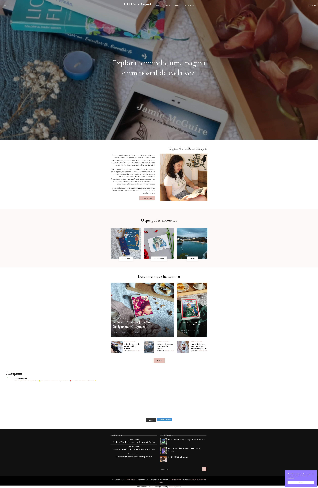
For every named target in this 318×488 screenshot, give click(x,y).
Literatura (126, 258)
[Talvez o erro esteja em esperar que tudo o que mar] (274, 396)
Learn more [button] (291, 478)
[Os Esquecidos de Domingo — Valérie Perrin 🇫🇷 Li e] (197, 395)
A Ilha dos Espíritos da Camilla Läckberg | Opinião (132, 346)
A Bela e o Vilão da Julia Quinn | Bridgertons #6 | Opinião (134, 442)
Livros (157, 5)
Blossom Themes (175, 479)
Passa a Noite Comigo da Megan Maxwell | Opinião (186, 440)
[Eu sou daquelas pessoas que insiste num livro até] (121, 401)
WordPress (194, 479)
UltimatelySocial (175, 487)
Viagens (167, 5)
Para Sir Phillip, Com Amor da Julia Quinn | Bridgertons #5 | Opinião (199, 346)
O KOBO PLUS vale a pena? (178, 457)
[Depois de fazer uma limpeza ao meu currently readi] (44, 393)
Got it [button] (300, 482)
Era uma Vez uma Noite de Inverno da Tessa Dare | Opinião (192, 323)
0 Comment (135, 333)
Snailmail (176, 5)
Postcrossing (159, 258)
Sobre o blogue (189, 5)
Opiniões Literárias (119, 318)
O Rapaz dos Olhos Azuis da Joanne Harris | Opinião (184, 449)
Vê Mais (159, 360)
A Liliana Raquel (137, 4)
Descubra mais (147, 198)
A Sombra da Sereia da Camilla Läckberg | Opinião (165, 346)
